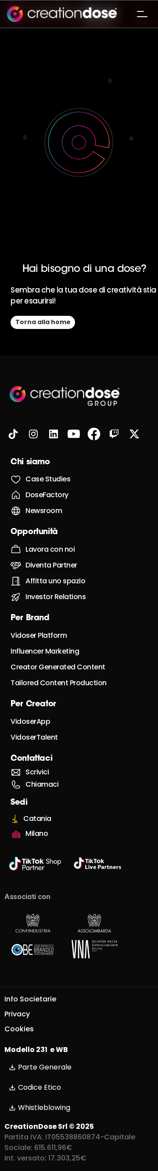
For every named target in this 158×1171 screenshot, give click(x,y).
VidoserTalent (34, 737)
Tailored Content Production (59, 683)
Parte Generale (45, 1067)
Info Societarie (30, 999)
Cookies (19, 1029)
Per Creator (33, 704)
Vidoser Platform (39, 635)
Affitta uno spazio (55, 581)
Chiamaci (41, 784)
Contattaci (31, 759)
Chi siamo (30, 462)
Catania (37, 818)
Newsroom (43, 511)
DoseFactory (46, 495)
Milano (36, 833)
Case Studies (47, 479)
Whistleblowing (44, 1107)
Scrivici (37, 772)
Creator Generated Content (58, 667)
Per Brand (30, 618)
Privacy (17, 1014)
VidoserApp (30, 721)
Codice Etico (39, 1087)
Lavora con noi (50, 549)
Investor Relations (55, 597)
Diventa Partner (51, 565)
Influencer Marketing (45, 651)
